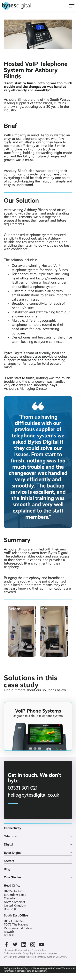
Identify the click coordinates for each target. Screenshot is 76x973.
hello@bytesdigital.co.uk (33, 794)
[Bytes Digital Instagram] (32, 944)
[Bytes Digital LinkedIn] (23, 944)
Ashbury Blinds (15, 99)
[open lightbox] (22, 631)
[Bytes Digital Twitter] (15, 944)
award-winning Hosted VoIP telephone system (36, 268)
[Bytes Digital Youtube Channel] (41, 944)
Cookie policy (22, 950)
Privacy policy (39, 950)
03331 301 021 (22, 787)
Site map (8, 950)
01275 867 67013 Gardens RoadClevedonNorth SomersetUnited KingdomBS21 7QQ (15, 900)
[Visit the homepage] (16, 6)
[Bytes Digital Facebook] (6, 944)
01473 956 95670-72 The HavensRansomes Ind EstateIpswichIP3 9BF (18, 928)
